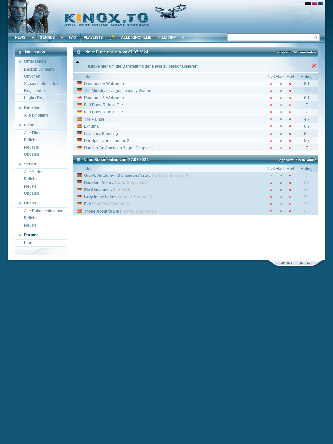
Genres (47, 37)
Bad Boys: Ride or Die (103, 105)
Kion (28, 243)
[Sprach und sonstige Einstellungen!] (112, 37)
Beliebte (31, 140)
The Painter (94, 119)
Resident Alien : (116, 182)
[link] (166, 16)
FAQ (72, 37)
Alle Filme (33, 133)
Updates (31, 154)
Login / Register (38, 98)
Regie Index (35, 90)
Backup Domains (39, 69)
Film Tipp (167, 37)
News (20, 37)
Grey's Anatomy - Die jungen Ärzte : (136, 175)
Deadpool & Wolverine (104, 83)
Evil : (107, 204)
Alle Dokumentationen (43, 211)
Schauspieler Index (41, 83)
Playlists (93, 37)
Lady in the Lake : (118, 197)
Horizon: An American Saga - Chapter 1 (118, 148)
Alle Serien (34, 172)
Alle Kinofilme (136, 37)
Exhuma (91, 126)
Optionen (32, 76)
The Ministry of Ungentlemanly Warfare (118, 90)
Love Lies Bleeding (101, 133)
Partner (31, 235)
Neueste (31, 147)
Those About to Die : (120, 211)
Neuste (30, 186)
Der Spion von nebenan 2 (106, 140)
